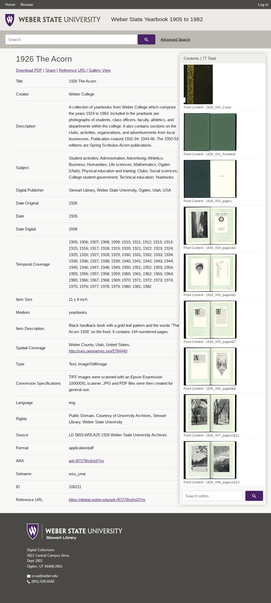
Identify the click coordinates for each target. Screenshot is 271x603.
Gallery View (100, 70)
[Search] (146, 39)
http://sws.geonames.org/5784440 (98, 351)
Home (10, 4)
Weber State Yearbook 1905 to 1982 (157, 19)
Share (50, 70)
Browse (27, 4)
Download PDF (29, 70)
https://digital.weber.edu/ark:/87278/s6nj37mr (107, 499)
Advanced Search (175, 39)
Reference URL (72, 70)
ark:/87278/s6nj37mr (86, 461)
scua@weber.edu (44, 576)
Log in (263, 4)
